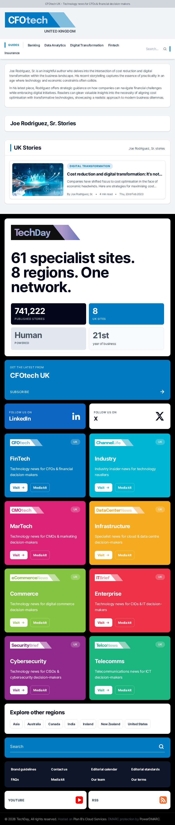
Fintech (113, 45)
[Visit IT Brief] (120, 577)
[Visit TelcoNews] (120, 645)
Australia (34, 724)
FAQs (15, 779)
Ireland (88, 724)
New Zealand (110, 724)
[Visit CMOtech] (35, 510)
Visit (16, 487)
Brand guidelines (23, 769)
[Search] (165, 49)
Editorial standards (145, 769)
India (71, 724)
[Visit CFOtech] (35, 442)
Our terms (138, 779)
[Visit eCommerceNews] (35, 577)
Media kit (40, 487)
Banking (34, 45)
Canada (54, 724)
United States (137, 724)
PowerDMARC (150, 819)
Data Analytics (55, 45)
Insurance (12, 53)
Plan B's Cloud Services (89, 819)
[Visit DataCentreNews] (120, 510)
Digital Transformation (86, 45)
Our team (98, 779)
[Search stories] (161, 746)
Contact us (59, 769)
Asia (16, 724)
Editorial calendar (104, 769)
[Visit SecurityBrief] (35, 645)
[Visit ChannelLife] (120, 442)
